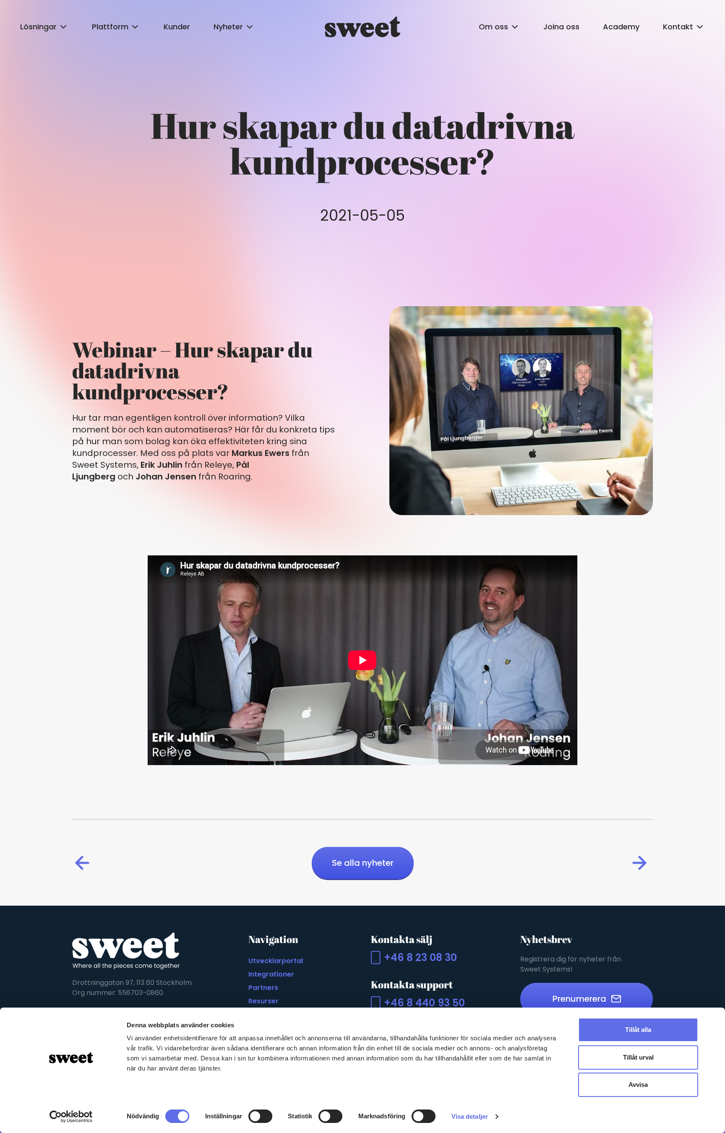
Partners (263, 987)
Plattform (110, 26)
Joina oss (561, 26)
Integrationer (271, 974)
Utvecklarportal (275, 961)
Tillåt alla (638, 1029)
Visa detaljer (469, 1116)
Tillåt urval (638, 1057)
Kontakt (678, 26)
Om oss (493, 26)
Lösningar (38, 26)
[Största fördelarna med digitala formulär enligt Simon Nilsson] (641, 863)
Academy (621, 26)
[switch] (260, 1116)
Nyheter (228, 26)
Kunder (177, 26)
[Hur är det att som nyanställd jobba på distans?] (84, 863)
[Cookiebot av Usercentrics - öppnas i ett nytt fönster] (71, 1116)
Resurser (263, 1001)
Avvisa (638, 1084)
